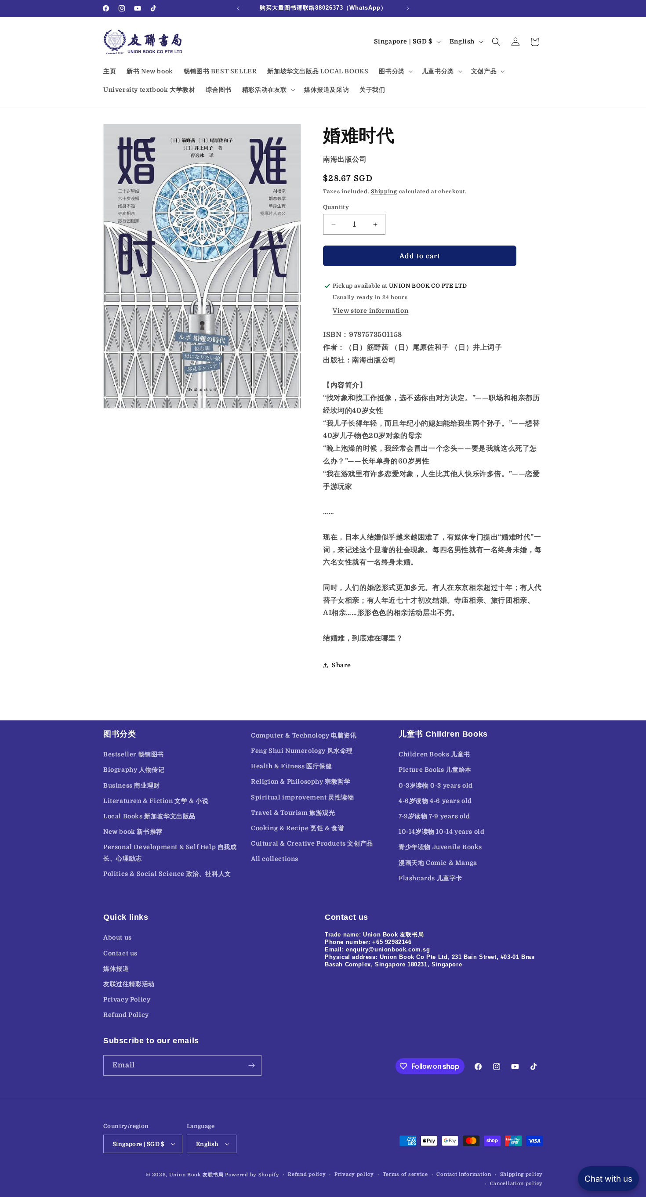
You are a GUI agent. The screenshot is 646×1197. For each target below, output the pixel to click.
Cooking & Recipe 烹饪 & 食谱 (297, 828)
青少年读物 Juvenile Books (440, 846)
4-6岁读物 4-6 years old (435, 800)
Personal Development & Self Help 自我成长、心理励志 (170, 852)
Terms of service (405, 1174)
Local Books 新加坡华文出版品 (149, 816)
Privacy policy (354, 1174)
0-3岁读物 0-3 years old (436, 785)
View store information (370, 310)
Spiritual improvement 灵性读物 (302, 797)
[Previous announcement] (238, 8)
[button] (395, 71)
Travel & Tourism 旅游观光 (293, 812)
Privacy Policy (126, 999)
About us (117, 937)
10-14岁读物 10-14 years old (441, 831)
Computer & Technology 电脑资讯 (304, 735)
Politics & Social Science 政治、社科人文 (167, 873)
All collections (274, 858)
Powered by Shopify (252, 1175)
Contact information (463, 1174)
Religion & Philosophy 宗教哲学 (301, 781)
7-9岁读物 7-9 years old (434, 816)
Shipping (384, 191)
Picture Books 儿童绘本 (435, 769)
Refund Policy (126, 1014)
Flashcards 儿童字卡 (430, 878)
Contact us (120, 953)
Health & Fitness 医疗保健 (291, 766)
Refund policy (307, 1174)
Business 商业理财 (131, 785)
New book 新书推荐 (133, 831)
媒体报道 (116, 968)
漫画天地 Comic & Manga (438, 862)
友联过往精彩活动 (129, 983)
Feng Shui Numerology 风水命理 (302, 750)
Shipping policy (521, 1174)
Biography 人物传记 (133, 769)
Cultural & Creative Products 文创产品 (312, 843)
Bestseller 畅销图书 (133, 754)
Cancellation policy (516, 1183)
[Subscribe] (251, 1065)
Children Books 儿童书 (434, 754)
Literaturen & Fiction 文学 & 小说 (155, 800)
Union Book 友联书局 (196, 1175)
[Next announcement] (407, 8)
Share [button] (341, 665)
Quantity (336, 207)
